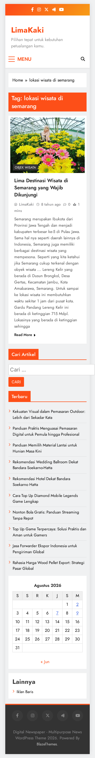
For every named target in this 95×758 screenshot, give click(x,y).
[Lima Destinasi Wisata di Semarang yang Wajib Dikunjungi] (47, 145)
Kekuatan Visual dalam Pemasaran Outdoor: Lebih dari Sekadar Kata (49, 414)
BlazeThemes (47, 744)
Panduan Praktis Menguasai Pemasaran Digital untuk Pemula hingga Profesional (46, 431)
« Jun (45, 662)
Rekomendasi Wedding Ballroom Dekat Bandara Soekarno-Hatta (45, 465)
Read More (23, 334)
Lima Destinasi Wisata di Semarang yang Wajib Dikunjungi (41, 187)
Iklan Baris (25, 692)
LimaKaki (27, 29)
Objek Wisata (25, 167)
